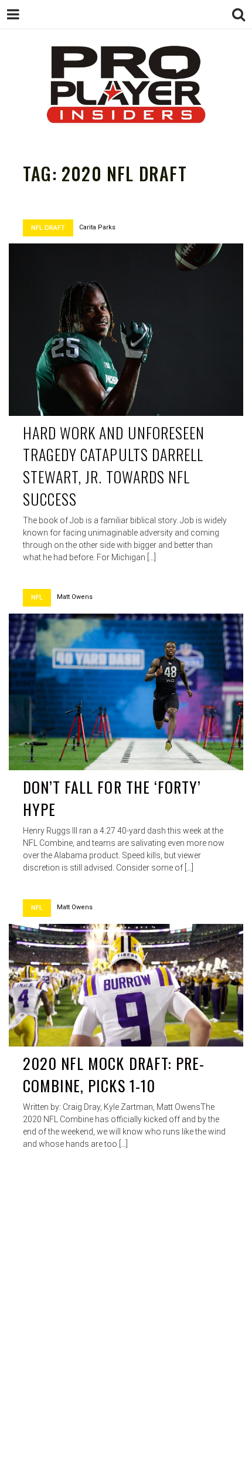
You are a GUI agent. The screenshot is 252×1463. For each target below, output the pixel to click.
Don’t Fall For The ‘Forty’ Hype (112, 798)
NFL (37, 597)
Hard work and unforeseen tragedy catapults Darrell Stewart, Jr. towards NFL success (114, 465)
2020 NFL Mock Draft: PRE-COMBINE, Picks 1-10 (114, 1074)
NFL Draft (48, 228)
